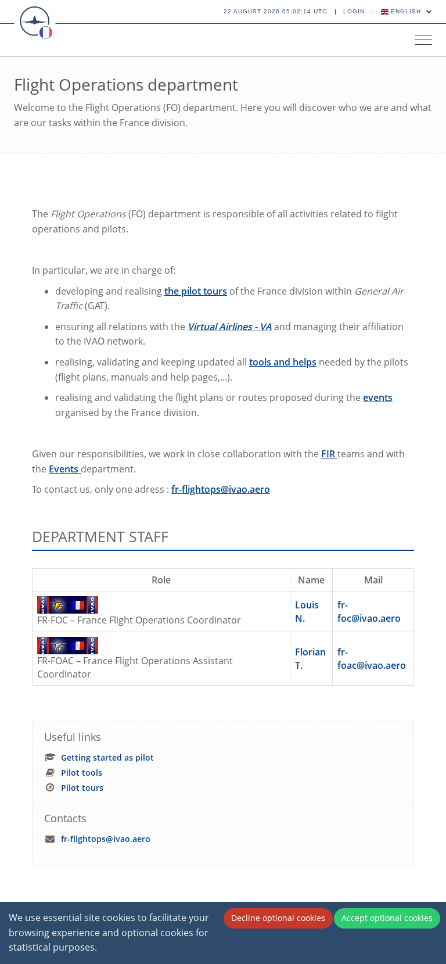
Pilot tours (82, 787)
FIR (329, 453)
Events (65, 469)
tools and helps (282, 362)
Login (354, 11)
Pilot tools (81, 772)
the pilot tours (195, 291)
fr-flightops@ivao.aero (220, 489)
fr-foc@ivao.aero (369, 612)
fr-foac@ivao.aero (371, 659)
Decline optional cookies (278, 917)
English (406, 11)
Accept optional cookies (387, 917)
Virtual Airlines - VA (230, 326)
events (378, 397)
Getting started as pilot (107, 757)
